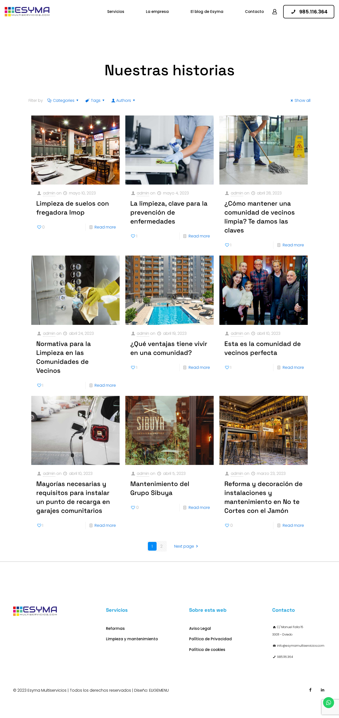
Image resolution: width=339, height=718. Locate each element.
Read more (105, 227)
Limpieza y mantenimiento (132, 639)
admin (49, 193)
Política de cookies (207, 649)
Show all (302, 100)
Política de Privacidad (210, 639)
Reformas (115, 628)
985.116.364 (285, 657)
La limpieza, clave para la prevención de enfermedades (168, 212)
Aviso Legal (200, 628)
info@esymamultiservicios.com (300, 645)
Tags (96, 100)
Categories (63, 100)
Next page (184, 546)
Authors (123, 100)
